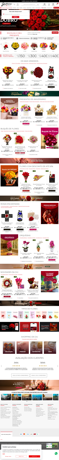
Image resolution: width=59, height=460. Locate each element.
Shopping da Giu (50, 7)
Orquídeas (24, 235)
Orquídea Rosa (45, 237)
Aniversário (44, 51)
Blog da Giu (38, 410)
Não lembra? (32, 34)
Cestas (18, 7)
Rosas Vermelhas (28, 131)
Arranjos (24, 7)
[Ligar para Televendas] (14, 4)
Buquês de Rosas (34, 51)
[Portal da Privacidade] (49, 444)
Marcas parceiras (39, 412)
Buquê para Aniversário (34, 101)
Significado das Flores (52, 408)
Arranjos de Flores (44, 168)
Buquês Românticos (52, 125)
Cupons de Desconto (40, 414)
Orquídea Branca (40, 261)
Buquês (21, 7)
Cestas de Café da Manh (52, 417)
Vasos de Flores (52, 261)
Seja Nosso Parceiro (40, 411)
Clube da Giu (43, 7)
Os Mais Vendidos (29, 61)
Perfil (49, 5)
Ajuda (18, 5)
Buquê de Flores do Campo (39, 193)
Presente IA (50, 407)
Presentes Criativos (33, 230)
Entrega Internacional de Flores (52, 415)
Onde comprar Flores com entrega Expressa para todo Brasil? (53, 412)
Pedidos (53, 5)
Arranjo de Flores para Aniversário (47, 101)
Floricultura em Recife (47, 398)
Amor (52, 88)
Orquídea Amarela (31, 237)
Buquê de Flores (32, 63)
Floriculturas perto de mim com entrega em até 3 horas (29, 392)
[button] (57, 20)
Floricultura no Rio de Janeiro (36, 398)
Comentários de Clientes (39, 416)
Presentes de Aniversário (42, 63)
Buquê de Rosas (51, 419)
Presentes (14, 7)
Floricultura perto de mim (52, 410)
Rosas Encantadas (53, 192)
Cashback (44, 5)
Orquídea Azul (39, 237)
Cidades (33, 7)
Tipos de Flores (29, 7)
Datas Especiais (38, 7)
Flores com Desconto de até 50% (36, 166)
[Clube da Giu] (29, 390)
